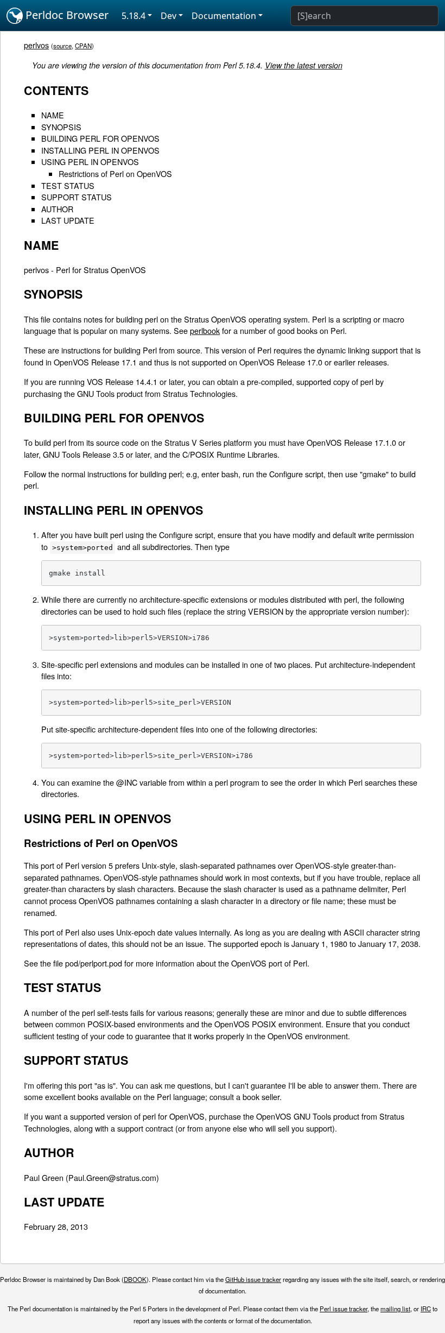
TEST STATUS (67, 185)
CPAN (83, 45)
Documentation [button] (224, 16)
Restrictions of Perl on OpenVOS (115, 173)
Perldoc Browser (66, 15)
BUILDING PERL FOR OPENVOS (100, 138)
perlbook (205, 330)
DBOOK (135, 1279)
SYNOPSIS (61, 126)
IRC (426, 1308)
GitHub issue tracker (253, 1279)
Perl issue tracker (343, 1308)
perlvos (36, 44)
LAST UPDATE (67, 220)
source (62, 45)
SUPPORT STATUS (76, 197)
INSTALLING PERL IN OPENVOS (100, 150)
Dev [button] (168, 16)
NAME (52, 115)
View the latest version (303, 65)
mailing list (395, 1308)
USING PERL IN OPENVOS (90, 161)
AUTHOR (57, 208)
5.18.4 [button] (133, 16)
